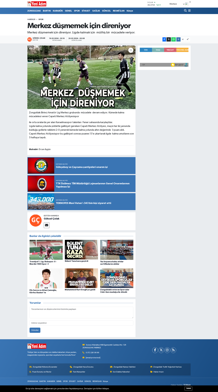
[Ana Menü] (189, 11)
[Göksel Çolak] (36, 220)
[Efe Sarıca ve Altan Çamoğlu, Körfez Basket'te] (46, 278)
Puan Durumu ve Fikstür (41, 372)
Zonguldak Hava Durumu (83, 367)
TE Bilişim (187, 385)
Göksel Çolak (51, 218)
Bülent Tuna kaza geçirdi (76, 261)
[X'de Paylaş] (169, 39)
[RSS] (173, 350)
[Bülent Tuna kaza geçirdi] (81, 250)
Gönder (35, 330)
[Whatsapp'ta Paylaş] (173, 39)
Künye (130, 11)
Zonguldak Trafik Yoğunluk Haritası (167, 367)
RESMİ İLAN (119, 11)
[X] (161, 350)
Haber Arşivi (159, 372)
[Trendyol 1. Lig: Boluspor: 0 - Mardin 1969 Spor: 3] (46, 250)
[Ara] (185, 11)
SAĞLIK (96, 11)
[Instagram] (167, 350)
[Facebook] (155, 350)
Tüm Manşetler (79, 372)
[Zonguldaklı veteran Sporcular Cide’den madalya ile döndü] (116, 278)
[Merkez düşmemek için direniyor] (81, 77)
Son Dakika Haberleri (121, 372)
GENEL (68, 11)
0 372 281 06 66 (92, 353)
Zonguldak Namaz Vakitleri (124, 367)
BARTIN (47, 11)
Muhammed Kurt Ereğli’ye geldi (80, 290)
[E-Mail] (46, 225)
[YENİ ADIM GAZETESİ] (36, 4)
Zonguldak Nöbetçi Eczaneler (45, 367)
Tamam (188, 388)
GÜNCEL (106, 11)
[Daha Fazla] (178, 39)
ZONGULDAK (34, 11)
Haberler (31, 19)
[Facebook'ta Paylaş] (164, 39)
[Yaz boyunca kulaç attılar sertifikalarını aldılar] (116, 250)
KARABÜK (58, 11)
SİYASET (86, 11)
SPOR (77, 11)
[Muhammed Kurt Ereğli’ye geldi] (81, 278)
